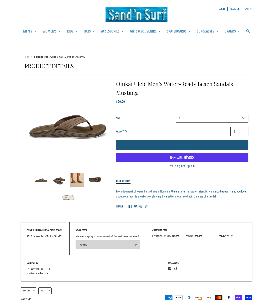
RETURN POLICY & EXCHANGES (165, 236)
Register (234, 9)
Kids (70, 31)
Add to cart (182, 145)
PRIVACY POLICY (226, 236)
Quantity (121, 131)
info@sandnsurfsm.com (37, 273)
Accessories (110, 31)
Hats (87, 31)
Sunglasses (206, 31)
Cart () (248, 9)
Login (222, 9)
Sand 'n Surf (26, 299)
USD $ (43, 290)
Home (27, 57)
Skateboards (177, 31)
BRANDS (230, 31)
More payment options (182, 166)
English (26, 290)
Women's (50, 31)
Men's (28, 31)
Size (118, 118)
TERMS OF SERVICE (194, 236)
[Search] (248, 33)
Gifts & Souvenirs (143, 31)
